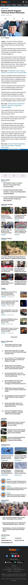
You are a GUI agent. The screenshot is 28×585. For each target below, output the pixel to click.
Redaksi (7, 37)
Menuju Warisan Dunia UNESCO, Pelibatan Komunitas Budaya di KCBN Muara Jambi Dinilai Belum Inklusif (14, 367)
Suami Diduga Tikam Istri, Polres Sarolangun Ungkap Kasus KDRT (13, 345)
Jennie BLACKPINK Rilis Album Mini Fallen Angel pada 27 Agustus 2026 (9, 320)
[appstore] (8, 562)
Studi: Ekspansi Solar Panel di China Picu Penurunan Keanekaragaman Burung (9, 293)
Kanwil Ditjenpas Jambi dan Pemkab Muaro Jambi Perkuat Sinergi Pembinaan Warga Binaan (14, 529)
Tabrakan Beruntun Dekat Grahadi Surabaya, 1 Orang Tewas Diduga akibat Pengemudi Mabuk (13, 105)
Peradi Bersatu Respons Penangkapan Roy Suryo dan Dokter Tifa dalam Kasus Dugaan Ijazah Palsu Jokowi (21, 284)
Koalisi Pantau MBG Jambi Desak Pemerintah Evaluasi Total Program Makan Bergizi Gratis (14, 405)
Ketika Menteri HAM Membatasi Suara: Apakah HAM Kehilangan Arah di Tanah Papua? (17, 489)
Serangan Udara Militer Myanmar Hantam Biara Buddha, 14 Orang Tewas (21, 458)
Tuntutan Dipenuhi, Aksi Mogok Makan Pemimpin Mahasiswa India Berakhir (6, 472)
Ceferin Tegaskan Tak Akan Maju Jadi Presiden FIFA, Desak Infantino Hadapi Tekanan (10, 302)
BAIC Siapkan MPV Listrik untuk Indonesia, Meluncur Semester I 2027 (9, 311)
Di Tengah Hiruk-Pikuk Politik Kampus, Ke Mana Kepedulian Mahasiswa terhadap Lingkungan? (20, 218)
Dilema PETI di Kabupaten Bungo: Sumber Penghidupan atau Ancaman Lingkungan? (7, 218)
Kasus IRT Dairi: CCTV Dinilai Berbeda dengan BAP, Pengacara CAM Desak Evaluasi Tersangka (15, 359)
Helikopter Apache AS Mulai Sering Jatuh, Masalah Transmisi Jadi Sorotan (7, 458)
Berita (7, 8)
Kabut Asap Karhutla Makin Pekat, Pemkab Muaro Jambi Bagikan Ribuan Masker (14, 518)
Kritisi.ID (2, 8)
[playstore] (19, 562)
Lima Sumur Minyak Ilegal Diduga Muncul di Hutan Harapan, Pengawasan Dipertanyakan (13, 145)
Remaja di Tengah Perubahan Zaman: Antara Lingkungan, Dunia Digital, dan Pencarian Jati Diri (16, 483)
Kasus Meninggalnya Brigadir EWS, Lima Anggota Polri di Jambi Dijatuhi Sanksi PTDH (20, 270)
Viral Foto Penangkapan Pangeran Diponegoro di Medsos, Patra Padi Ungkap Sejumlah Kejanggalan (14, 412)
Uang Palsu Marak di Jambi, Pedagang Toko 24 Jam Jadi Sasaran (21, 231)
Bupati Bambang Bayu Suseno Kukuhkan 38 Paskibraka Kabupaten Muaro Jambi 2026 (14, 523)
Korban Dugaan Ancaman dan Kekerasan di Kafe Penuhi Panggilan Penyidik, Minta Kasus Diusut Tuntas (7, 285)
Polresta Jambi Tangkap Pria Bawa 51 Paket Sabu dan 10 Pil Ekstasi (7, 270)
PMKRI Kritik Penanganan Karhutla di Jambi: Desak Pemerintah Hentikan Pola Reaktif (15, 390)
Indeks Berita (14, 337)
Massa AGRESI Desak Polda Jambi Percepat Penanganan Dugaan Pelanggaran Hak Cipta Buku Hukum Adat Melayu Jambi (16, 383)
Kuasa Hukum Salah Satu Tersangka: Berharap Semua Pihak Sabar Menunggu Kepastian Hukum (15, 352)
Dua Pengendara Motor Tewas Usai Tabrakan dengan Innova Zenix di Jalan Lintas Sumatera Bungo (15, 375)
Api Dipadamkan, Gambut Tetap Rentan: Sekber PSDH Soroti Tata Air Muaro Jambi (15, 397)
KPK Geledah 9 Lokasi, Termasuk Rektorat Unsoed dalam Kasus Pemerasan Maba (12, 184)
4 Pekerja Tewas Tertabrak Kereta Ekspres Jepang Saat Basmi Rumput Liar (20, 472)
